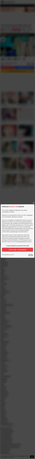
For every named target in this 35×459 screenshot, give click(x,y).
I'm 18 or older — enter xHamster (17, 249)
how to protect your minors (8, 254)
